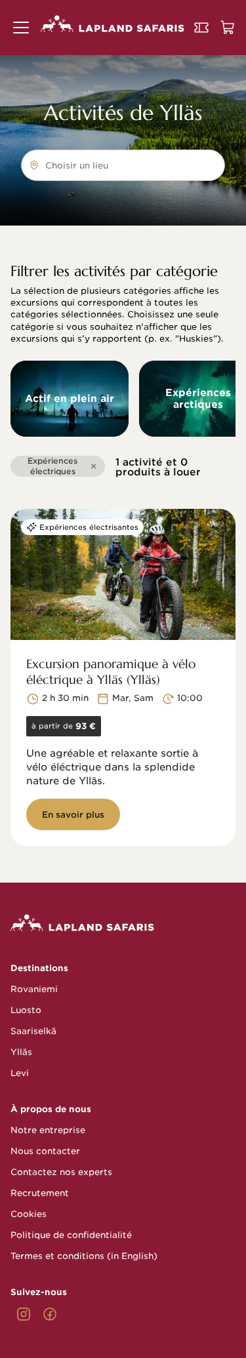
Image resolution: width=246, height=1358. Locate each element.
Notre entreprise (47, 1130)
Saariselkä (33, 1031)
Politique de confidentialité (71, 1235)
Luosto (25, 1010)
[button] (21, 28)
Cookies (28, 1214)
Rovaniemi (34, 989)
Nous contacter (45, 1151)
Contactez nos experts (61, 1172)
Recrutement (39, 1193)
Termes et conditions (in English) (83, 1256)
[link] (23, 1314)
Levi (19, 1073)
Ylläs (21, 1052)
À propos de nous (50, 1109)
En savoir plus (73, 815)
